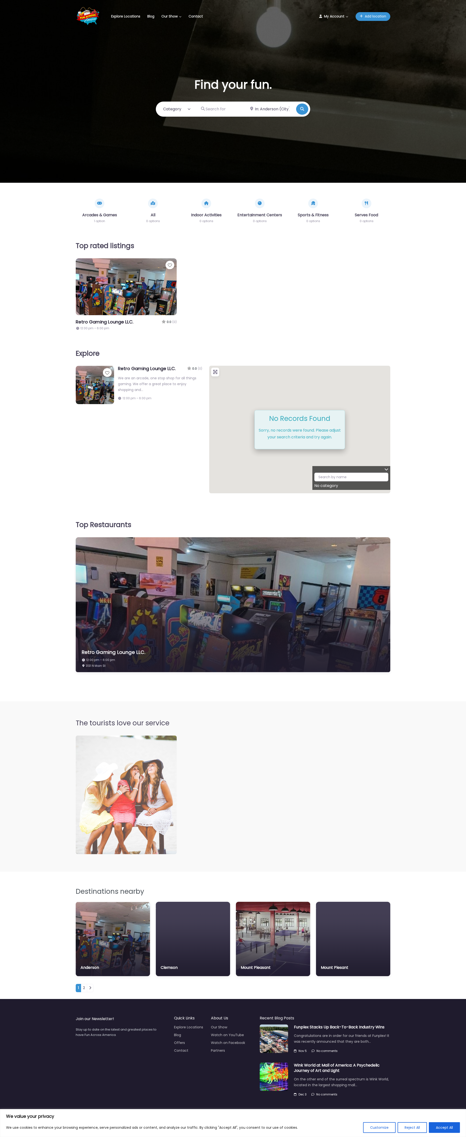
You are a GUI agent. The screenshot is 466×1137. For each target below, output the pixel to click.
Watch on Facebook (228, 1042)
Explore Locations (125, 16)
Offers (179, 1042)
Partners (218, 1050)
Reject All (412, 1127)
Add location (375, 16)
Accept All (444, 1127)
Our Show (169, 16)
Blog (150, 16)
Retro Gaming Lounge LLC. (104, 322)
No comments (327, 1051)
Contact (196, 16)
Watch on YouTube (227, 1035)
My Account (334, 16)
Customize (379, 1127)
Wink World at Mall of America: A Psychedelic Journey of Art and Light (337, 1067)
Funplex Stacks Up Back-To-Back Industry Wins (339, 1027)
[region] (233, 1123)
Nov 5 (303, 1051)
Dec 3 (303, 1094)
